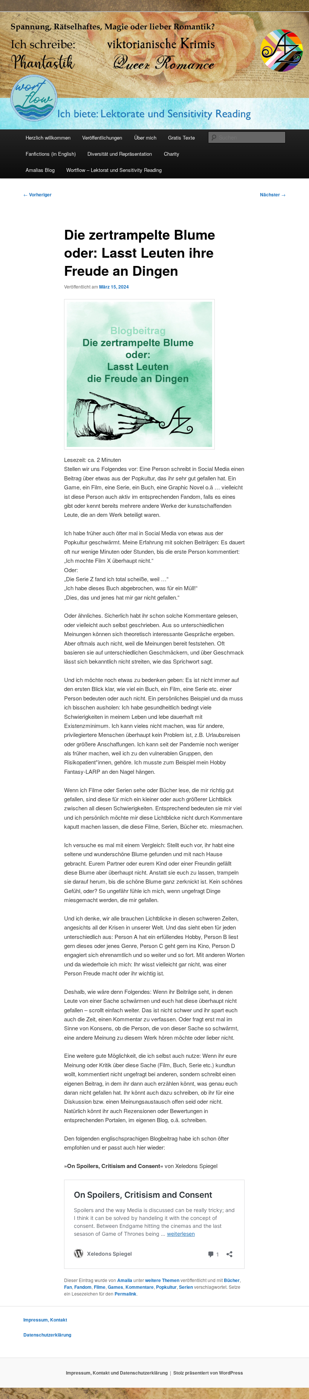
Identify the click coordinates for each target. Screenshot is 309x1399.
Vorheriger (37, 194)
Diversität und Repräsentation (119, 153)
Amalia (124, 1280)
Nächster (273, 194)
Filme (100, 1287)
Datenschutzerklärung (47, 1334)
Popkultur (166, 1287)
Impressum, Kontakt (45, 1319)
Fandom (83, 1287)
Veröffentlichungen (102, 137)
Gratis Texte (181, 137)
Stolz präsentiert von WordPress (208, 1372)
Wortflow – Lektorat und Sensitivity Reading (114, 169)
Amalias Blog (40, 169)
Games (115, 1287)
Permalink (125, 1293)
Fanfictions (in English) (51, 153)
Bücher (232, 1280)
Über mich (145, 137)
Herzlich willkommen (48, 137)
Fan (68, 1287)
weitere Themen (162, 1280)
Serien (186, 1287)
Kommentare (139, 1287)
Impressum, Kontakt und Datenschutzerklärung (117, 1372)
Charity (171, 153)
